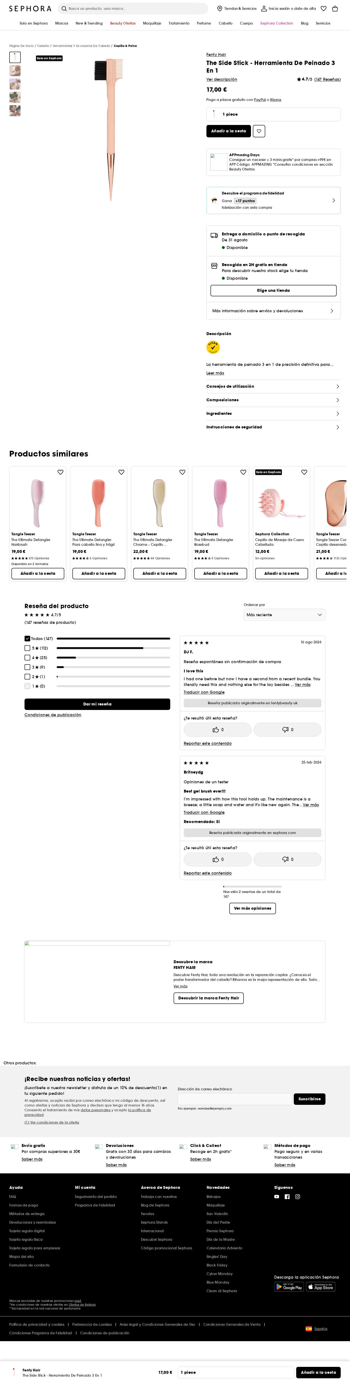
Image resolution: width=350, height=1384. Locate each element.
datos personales (96, 1110)
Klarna (275, 100)
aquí (78, 1301)
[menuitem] (236, 8)
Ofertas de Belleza (82, 1304)
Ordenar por (254, 605)
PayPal (260, 100)
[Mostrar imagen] (15, 57)
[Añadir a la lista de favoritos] (60, 472)
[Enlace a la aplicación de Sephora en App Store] (320, 1286)
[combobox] (284, 614)
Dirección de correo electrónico (205, 1089)
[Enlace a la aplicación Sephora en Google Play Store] (289, 1286)
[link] (97, 704)
